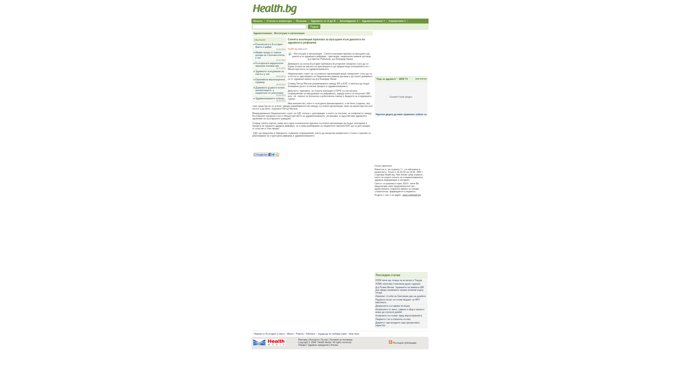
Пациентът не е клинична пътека (392, 319)
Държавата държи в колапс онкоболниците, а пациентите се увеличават (270, 90)
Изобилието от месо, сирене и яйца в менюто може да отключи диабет (399, 310)
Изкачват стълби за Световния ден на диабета (400, 296)
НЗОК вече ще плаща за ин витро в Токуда (398, 280)
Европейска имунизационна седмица (270, 80)
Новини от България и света (269, 333)
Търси (314, 26)
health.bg (292, 49)
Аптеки (334, 345)
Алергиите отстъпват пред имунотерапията (398, 315)
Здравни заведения (318, 345)
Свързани (259, 40)
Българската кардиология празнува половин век (269, 64)
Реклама (302, 339)
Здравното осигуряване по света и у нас (269, 72)
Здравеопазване (372, 20)
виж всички (421, 79)
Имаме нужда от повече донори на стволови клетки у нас (270, 55)
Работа (300, 333)
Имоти (290, 333)
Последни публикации (404, 343)
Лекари (302, 345)
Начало (257, 20)
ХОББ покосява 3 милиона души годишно (397, 283)
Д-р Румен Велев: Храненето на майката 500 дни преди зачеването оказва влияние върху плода (399, 290)
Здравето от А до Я (323, 20)
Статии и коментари (279, 20)
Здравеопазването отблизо (269, 98)
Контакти (314, 339)
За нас (324, 339)
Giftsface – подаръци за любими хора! (326, 333)
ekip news (354, 333)
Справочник (396, 20)
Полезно (301, 20)
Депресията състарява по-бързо (392, 306)
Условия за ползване (341, 339)
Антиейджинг (348, 20)
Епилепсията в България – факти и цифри (269, 45)
